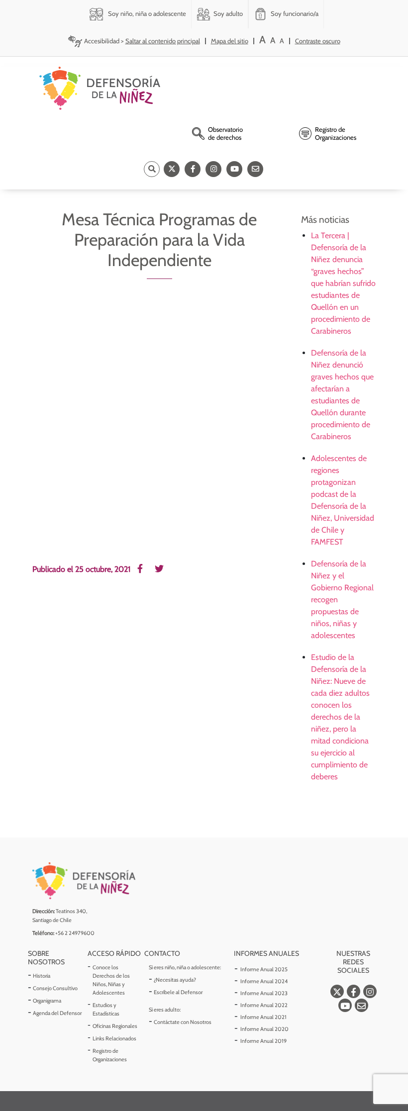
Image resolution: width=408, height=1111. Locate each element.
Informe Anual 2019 (263, 1040)
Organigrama (47, 1000)
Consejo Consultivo (55, 988)
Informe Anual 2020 (264, 1028)
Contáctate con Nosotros (182, 1021)
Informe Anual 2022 (264, 1005)
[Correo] (255, 169)
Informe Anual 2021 (263, 1017)
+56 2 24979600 (75, 932)
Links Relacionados (114, 1038)
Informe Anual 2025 (264, 969)
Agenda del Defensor (57, 1013)
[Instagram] (213, 169)
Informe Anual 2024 (264, 981)
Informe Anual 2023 (264, 993)
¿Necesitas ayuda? (175, 979)
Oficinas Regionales (115, 1025)
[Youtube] (234, 169)
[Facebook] (193, 169)
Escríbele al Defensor (178, 992)
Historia (41, 975)
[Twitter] (172, 169)
